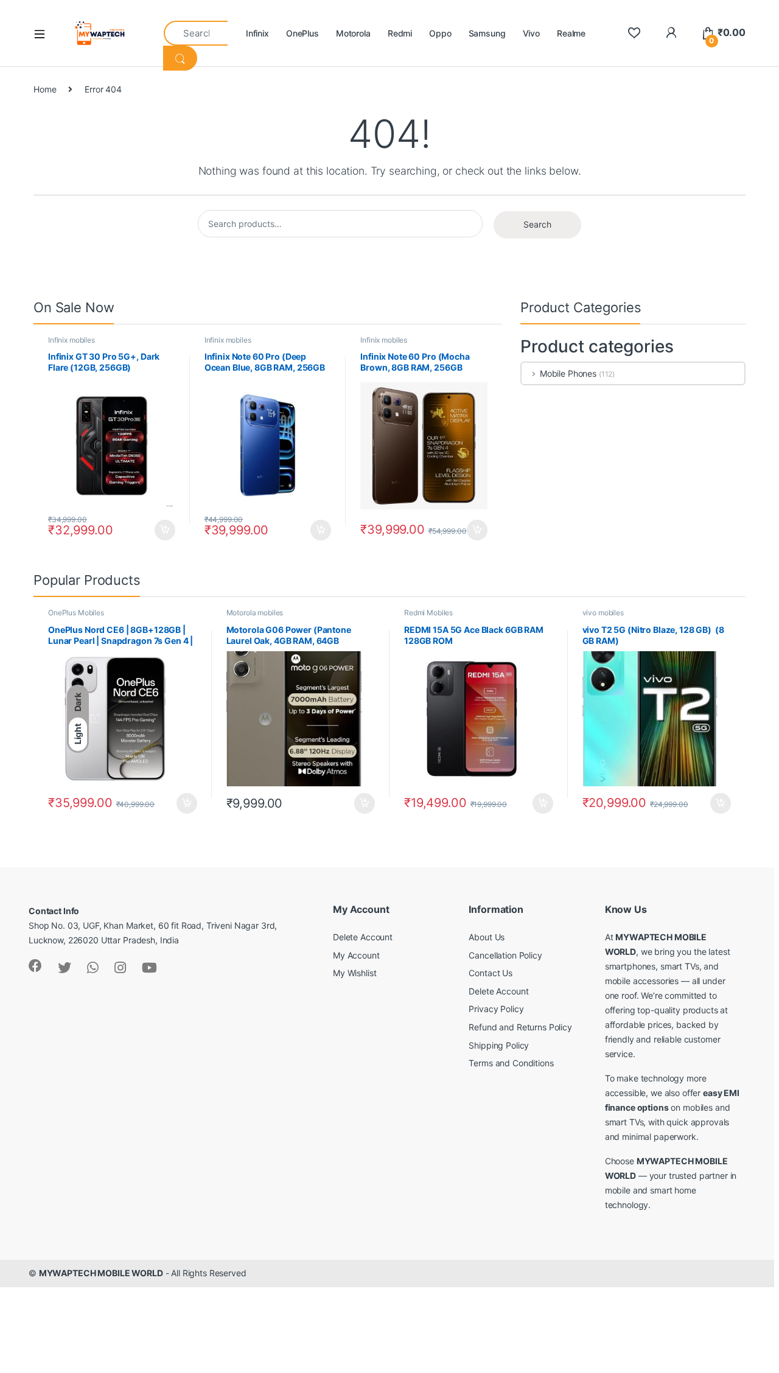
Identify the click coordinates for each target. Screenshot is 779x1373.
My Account (356, 955)
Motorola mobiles (255, 612)
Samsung (487, 33)
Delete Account (363, 937)
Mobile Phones (568, 373)
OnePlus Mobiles (76, 612)
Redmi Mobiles (428, 612)
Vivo (531, 33)
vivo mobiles (603, 612)
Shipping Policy (499, 1045)
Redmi (400, 33)
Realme (571, 33)
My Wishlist (354, 973)
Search (537, 224)
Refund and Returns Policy (520, 1027)
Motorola (353, 33)
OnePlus (302, 33)
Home (44, 89)
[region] (158, 1285)
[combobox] (196, 33)
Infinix (257, 33)
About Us (487, 937)
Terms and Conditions (511, 1063)
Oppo (440, 33)
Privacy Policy (496, 1009)
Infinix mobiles (71, 339)
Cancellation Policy (505, 955)
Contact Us (490, 973)
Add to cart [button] (165, 530)
